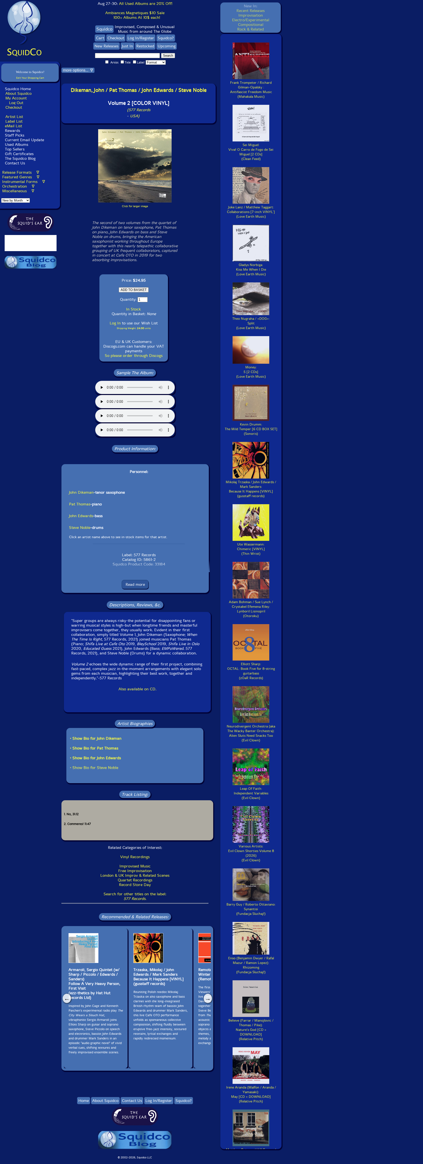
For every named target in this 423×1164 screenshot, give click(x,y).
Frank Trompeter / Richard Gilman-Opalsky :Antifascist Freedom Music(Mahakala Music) (251, 90)
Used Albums (16, 144)
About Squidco (18, 93)
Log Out (16, 102)
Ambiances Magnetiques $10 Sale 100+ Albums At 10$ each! (134, 15)
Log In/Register (141, 38)
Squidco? (166, 38)
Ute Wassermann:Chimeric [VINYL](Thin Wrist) (251, 549)
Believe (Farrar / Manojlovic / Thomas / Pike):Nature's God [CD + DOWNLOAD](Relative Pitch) (250, 1029)
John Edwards (81, 515)
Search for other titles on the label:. (135, 896)
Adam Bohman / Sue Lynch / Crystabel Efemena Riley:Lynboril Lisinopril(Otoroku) (251, 609)
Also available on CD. (137, 689)
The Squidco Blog (20, 158)
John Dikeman (81, 492)
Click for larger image (135, 206)
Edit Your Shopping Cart (30, 77)
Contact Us (14, 163)
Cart (100, 38)
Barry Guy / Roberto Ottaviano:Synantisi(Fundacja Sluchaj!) (251, 909)
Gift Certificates (19, 153)
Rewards (12, 130)
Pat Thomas (79, 504)
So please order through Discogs (134, 355)
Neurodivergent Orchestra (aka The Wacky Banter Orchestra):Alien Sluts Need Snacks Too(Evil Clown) (251, 733)
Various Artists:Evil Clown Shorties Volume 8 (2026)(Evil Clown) (251, 853)
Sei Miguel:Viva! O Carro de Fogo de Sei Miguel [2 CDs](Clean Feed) (250, 152)
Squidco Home (18, 88)
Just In (127, 46)
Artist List (14, 116)
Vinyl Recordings (135, 856)
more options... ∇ (78, 70)
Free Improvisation (135, 870)
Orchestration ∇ (18, 186)
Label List (14, 121)
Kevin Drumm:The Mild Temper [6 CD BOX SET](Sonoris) (251, 429)
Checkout (13, 107)
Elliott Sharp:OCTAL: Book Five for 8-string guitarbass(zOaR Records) (251, 671)
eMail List (13, 126)
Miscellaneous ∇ (18, 191)
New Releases (106, 46)
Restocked (145, 46)
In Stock (133, 309)
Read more (135, 584)
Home (83, 1100)
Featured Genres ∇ (20, 177)
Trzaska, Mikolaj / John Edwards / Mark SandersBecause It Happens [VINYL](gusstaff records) (158, 976)
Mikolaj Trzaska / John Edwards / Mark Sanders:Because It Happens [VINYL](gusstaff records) (251, 489)
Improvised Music (135, 866)
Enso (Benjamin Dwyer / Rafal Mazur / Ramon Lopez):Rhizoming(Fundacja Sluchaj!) (251, 965)
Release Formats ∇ (20, 172)
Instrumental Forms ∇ (23, 181)
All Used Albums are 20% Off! (145, 3)
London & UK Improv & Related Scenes (134, 875)
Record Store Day (135, 884)
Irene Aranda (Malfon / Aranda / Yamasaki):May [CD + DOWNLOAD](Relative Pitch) (251, 1094)
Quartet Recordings (135, 880)
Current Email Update (24, 140)
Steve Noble (79, 527)
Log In (115, 323)
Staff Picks (14, 135)
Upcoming (167, 46)
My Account (16, 98)
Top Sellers (14, 149)
